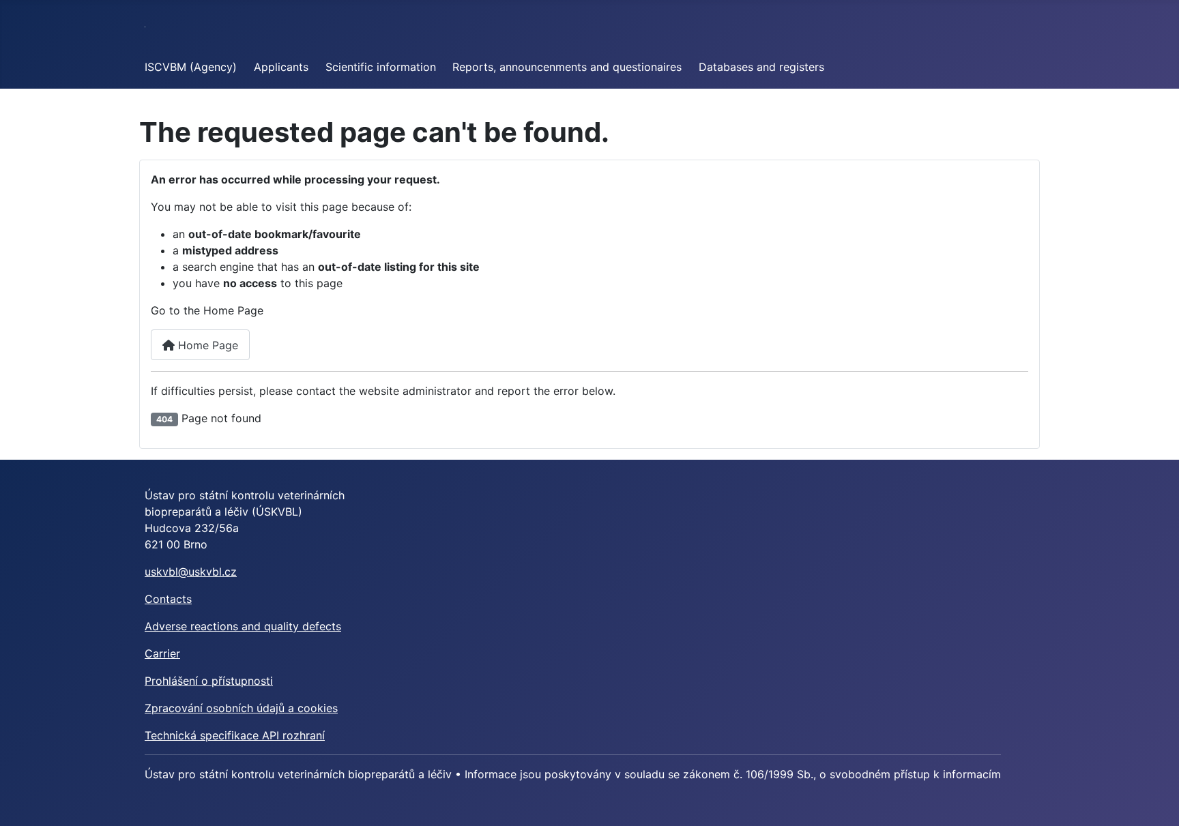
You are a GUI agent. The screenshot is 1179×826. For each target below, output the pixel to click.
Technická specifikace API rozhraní (235, 735)
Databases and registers (761, 67)
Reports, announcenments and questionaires (567, 67)
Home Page (206, 345)
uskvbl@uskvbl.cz (191, 571)
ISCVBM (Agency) (191, 67)
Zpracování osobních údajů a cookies (241, 708)
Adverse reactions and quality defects (243, 626)
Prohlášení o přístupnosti (209, 681)
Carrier (162, 653)
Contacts (168, 599)
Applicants (281, 67)
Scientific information (380, 67)
